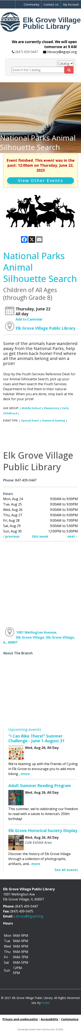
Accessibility (49, 1019)
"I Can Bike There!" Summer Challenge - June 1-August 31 (36, 738)
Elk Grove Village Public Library (45, 328)
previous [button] (12, 536)
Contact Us (51, 4)
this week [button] (40, 536)
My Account (71, 4)
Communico (70, 1019)
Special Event (30, 420)
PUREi (46, 1003)
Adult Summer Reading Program (39, 785)
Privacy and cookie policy (20, 1019)
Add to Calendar (29, 319)
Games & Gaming (53, 420)
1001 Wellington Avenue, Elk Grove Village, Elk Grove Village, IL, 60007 (39, 637)
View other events (40, 180)
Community (31, 4)
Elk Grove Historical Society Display (42, 830)
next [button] (71, 536)
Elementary (51, 408)
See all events (66, 870)
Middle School (31, 408)
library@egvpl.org (62, 51)
